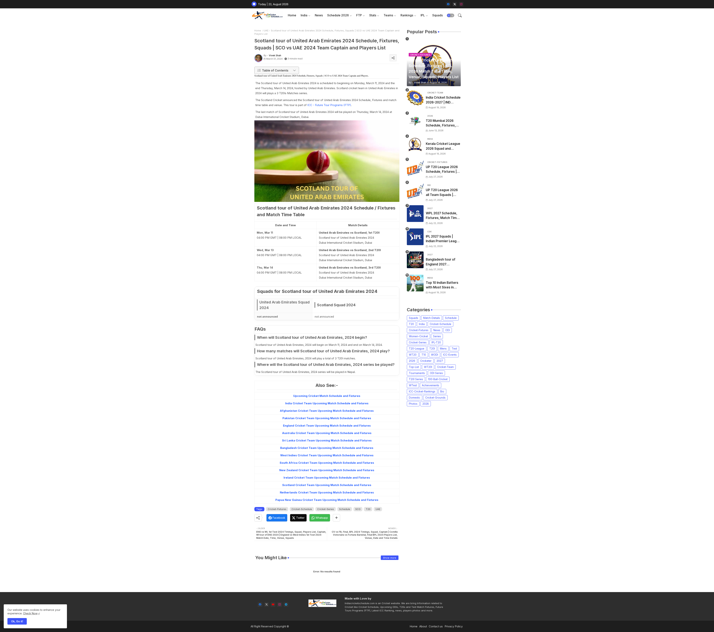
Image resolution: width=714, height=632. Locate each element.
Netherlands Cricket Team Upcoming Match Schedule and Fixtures (327, 492)
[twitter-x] (454, 4)
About (423, 626)
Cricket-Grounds (435, 397)
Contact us (436, 626)
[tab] (292, 15)
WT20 (412, 354)
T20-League (416, 348)
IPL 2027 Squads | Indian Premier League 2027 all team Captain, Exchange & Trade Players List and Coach (443, 239)
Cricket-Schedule (302, 509)
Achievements (430, 385)
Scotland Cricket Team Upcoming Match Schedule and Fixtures (326, 485)
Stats (372, 15)
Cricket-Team (445, 366)
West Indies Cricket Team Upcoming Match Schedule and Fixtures (327, 455)
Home (292, 15)
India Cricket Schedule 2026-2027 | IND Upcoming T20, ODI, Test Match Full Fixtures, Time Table (443, 100)
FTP (359, 15)
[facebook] (448, 4)
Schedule (344, 509)
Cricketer (426, 360)
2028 (425, 403)
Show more (389, 557)
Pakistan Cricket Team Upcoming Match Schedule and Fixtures (326, 418)
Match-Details (431, 317)
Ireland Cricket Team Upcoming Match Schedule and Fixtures (327, 477)
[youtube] (273, 604)
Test (454, 348)
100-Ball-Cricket (438, 379)
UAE (266, 30)
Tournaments (417, 373)
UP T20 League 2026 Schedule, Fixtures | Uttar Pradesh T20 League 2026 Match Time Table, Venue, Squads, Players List (442, 169)
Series (437, 336)
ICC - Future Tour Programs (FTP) (329, 105)
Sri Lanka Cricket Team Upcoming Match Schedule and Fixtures (327, 440)
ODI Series (436, 373)
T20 (368, 509)
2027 (440, 360)
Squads (437, 15)
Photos (413, 403)
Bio (442, 391)
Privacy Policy (454, 626)
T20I (432, 348)
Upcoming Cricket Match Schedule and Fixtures (326, 396)
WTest (413, 385)
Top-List (414, 366)
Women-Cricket (418, 336)
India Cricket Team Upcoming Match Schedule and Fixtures (327, 403)
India (304, 15)
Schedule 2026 (338, 15)
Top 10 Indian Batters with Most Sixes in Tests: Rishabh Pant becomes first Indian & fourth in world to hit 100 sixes (443, 285)
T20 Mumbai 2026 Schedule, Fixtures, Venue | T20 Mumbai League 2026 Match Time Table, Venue (441, 123)
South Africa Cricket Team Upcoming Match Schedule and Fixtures (327, 462)
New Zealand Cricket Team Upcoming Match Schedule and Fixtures (326, 470)
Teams (388, 15)
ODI (447, 330)
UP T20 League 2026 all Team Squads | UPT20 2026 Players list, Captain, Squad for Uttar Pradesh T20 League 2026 (443, 192)
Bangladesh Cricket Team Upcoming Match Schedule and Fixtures (326, 448)
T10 (424, 354)
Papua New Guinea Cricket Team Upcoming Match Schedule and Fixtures (326, 500)
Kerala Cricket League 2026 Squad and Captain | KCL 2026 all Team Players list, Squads (443, 146)
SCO (358, 509)
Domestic (414, 397)
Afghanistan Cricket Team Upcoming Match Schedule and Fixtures (327, 410)
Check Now (30, 613)
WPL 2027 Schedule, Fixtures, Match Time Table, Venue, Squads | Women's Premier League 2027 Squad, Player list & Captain (442, 215)
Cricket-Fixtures (277, 509)
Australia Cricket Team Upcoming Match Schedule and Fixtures (327, 433)
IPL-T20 (436, 342)
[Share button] (336, 517)
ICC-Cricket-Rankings (422, 391)
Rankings (407, 15)
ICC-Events (450, 354)
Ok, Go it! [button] (17, 621)
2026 (412, 360)
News (319, 15)
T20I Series (416, 379)
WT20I (428, 366)
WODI (434, 354)
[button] (450, 15)
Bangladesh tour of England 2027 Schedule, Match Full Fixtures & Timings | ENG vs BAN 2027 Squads (441, 262)
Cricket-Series (325, 509)
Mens (443, 348)
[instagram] (461, 4)
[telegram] (286, 604)
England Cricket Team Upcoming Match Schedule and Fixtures (327, 425)
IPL (423, 15)
